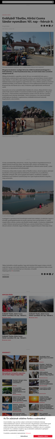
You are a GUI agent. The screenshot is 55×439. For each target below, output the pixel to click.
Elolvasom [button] (28, 433)
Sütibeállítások (24, 436)
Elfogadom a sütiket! (43, 436)
